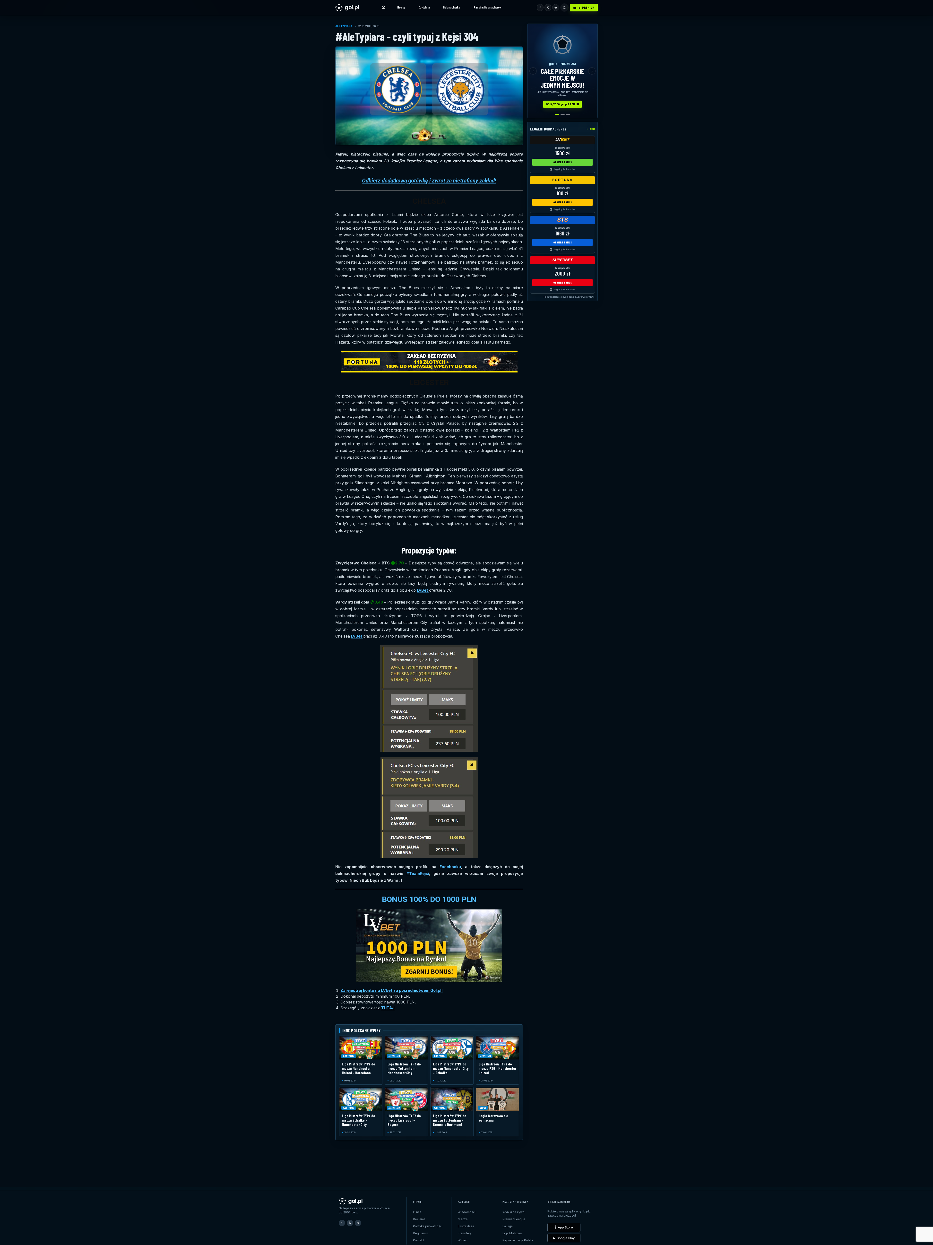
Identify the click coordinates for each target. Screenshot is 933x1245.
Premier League (513, 1219)
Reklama (419, 1219)
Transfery (465, 1233)
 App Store (564, 1227)
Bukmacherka (451, 7)
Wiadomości (466, 1212)
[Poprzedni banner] (533, 71)
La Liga (507, 1226)
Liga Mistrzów (512, 1233)
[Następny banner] (592, 71)
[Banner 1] (557, 114)
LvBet (423, 590)
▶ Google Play (564, 1238)
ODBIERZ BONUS (562, 162)
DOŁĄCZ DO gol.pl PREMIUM (562, 104)
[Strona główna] (383, 7)
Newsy (401, 7)
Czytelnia (424, 7)
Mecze (463, 1219)
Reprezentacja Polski (517, 1240)
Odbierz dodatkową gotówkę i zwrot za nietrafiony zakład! (429, 181)
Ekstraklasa (466, 1226)
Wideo (462, 1240)
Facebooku (450, 866)
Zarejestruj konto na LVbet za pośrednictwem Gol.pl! (391, 990)
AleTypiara (344, 26)
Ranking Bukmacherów (487, 7)
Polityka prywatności (427, 1226)
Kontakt (418, 1240)
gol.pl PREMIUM (584, 7)
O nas (417, 1212)
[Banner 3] (568, 114)
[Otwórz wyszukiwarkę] (564, 7)
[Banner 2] (563, 114)
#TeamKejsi (417, 873)
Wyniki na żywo (513, 1212)
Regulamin (420, 1233)
